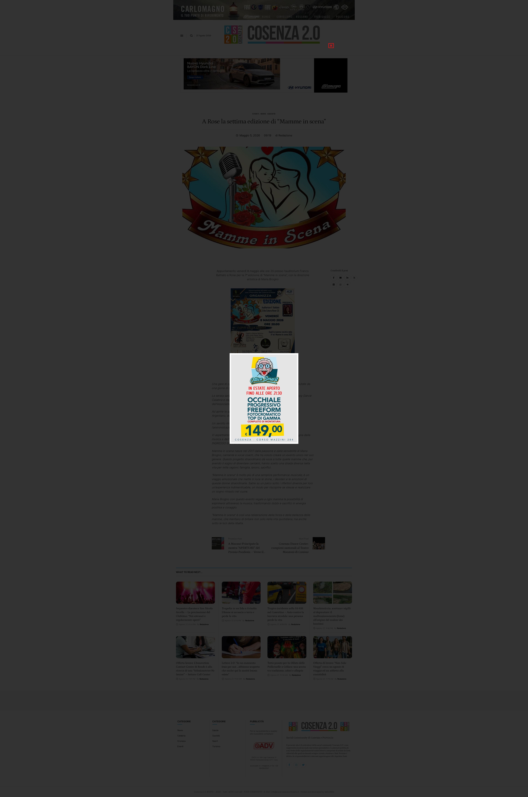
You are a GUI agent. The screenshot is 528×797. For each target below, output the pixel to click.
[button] (331, 45)
